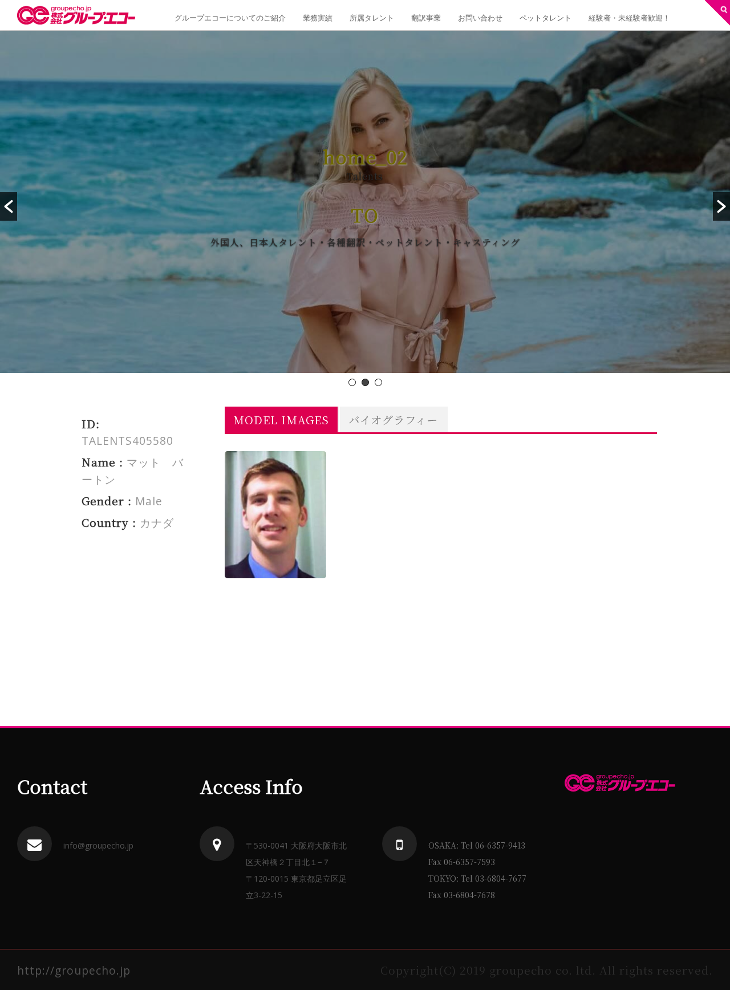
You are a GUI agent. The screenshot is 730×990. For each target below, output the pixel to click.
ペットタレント (545, 18)
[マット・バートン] (275, 514)
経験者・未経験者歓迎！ (629, 18)
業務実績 (317, 18)
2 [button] (365, 382)
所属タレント (372, 18)
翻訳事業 (426, 18)
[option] (365, 202)
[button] (8, 206)
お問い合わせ (480, 18)
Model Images (281, 419)
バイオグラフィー (393, 419)
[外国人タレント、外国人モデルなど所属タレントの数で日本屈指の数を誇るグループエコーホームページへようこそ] (76, 15)
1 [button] (352, 382)
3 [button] (378, 382)
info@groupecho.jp (98, 845)
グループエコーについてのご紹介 (230, 18)
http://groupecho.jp (74, 970)
